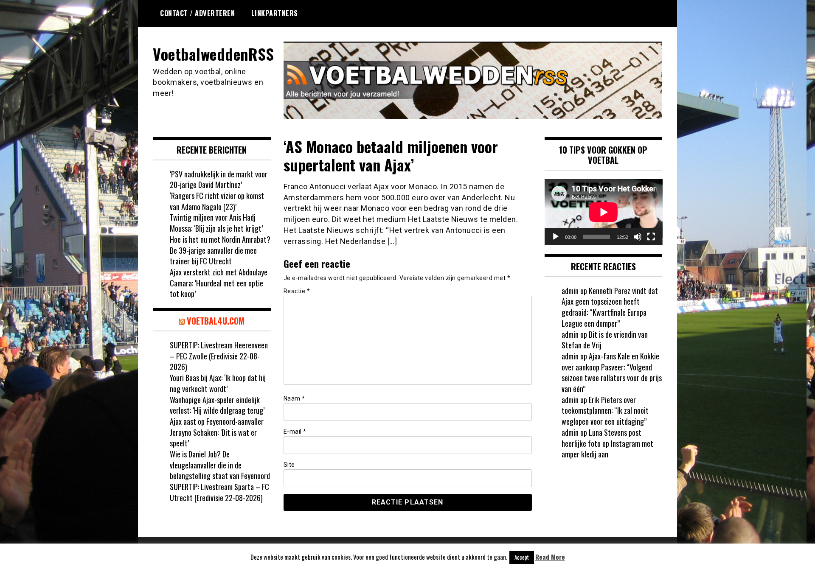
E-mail (295, 431)
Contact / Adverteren (197, 13)
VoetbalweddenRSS (213, 53)
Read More (550, 556)
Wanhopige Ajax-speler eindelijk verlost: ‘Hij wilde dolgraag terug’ (217, 405)
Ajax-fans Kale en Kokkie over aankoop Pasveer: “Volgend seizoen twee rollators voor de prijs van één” (612, 372)
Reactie (297, 291)
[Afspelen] (555, 237)
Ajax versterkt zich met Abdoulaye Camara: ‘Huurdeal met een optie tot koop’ (218, 282)
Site (289, 464)
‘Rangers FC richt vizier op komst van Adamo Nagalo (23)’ (217, 201)
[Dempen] (637, 237)
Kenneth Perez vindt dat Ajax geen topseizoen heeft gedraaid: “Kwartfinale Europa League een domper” (610, 307)
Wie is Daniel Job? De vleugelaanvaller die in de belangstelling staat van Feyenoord (220, 464)
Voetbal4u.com (215, 320)
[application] (604, 212)
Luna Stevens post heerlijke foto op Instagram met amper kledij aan (607, 443)
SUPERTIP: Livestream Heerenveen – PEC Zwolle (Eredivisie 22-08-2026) (219, 355)
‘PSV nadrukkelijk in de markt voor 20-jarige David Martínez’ (218, 179)
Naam (294, 398)
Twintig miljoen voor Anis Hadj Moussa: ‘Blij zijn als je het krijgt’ (216, 223)
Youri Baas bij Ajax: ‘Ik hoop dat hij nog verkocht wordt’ (218, 383)
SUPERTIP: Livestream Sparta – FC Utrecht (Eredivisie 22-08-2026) (219, 492)
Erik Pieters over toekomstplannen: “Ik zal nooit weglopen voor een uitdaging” (605, 410)
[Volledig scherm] (651, 237)
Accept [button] (521, 557)
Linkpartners (274, 13)
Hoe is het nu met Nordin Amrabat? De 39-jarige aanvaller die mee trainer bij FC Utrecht (220, 250)
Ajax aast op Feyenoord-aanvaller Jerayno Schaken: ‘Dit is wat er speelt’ (217, 432)
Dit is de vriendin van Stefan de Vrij (605, 340)
